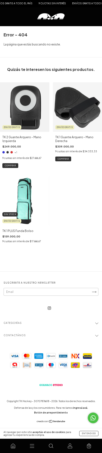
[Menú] (32, 445)
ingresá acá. (80, 407)
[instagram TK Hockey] (49, 308)
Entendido (89, 433)
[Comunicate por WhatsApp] (93, 418)
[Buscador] (51, 445)
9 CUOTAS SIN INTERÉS (49, 3)
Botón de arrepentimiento (51, 412)
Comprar (10, 165)
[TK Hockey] (13, 445)
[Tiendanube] (51, 422)
